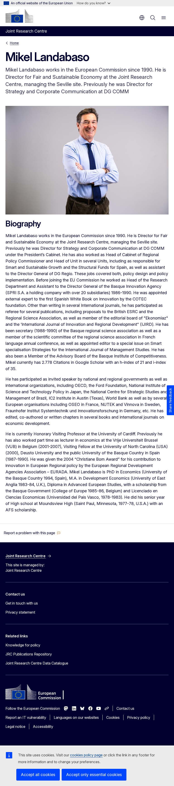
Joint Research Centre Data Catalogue (36, 663)
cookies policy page (86, 755)
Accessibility (43, 726)
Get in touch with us (21, 603)
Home (14, 43)
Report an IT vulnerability (25, 717)
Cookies (113, 717)
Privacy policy (138, 717)
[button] (32, 533)
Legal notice (15, 726)
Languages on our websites (76, 717)
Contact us (125, 708)
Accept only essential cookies (94, 774)
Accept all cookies (38, 774)
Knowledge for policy (22, 645)
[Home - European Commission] (19, 16)
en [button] (142, 18)
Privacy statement (20, 612)
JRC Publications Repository (28, 654)
